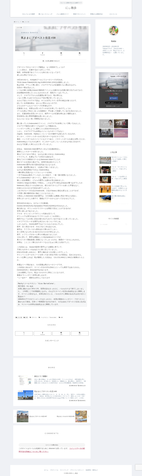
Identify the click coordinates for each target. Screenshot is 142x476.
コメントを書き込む (51, 445)
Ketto (113, 41)
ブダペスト (34, 317)
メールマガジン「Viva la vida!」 (48, 317)
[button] (80, 54)
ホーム (46, 470)
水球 (26, 317)
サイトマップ (64, 470)
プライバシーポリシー (77, 470)
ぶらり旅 (19, 317)
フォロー (114, 98)
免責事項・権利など (92, 470)
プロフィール (54, 470)
